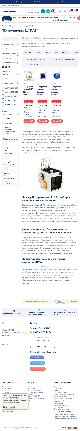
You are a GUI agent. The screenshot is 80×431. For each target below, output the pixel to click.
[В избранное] (25, 124)
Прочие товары (7, 411)
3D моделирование (35, 392)
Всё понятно (9, 407)
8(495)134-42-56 (33, 13)
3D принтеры (13, 26)
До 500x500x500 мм (10, 101)
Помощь (57, 390)
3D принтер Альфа (56, 88)
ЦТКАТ (7, 67)
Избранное (71, 10)
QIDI (56, 52)
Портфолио (32, 387)
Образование (10, 131)
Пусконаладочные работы (37, 400)
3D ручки (5, 392)
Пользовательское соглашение (65, 418)
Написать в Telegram (38, 363)
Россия (7, 118)
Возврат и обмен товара (63, 413)
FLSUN (75, 52)
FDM (6, 79)
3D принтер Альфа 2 (42, 88)
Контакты (57, 387)
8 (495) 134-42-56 (42, 328)
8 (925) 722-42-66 (42, 332)
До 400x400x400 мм (10, 97)
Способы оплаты (60, 392)
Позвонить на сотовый (38, 369)
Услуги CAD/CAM (34, 396)
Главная (4, 26)
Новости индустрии (61, 400)
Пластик (8, 58)
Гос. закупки (58, 407)
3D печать (31, 388)
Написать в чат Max (38, 357)
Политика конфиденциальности (65, 416)
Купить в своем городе (62, 411)
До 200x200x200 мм (10, 89)
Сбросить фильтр (10, 39)
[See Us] (5, 341)
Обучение (31, 394)
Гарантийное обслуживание (64, 398)
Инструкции (58, 403)
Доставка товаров (60, 396)
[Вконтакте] (8, 341)
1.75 (6, 49)
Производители (60, 405)
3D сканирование (34, 390)
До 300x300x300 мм (10, 93)
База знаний (58, 401)
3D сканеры (6, 390)
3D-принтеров (34, 150)
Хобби (7, 133)
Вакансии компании (61, 409)
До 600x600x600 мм (10, 105)
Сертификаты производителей (65, 415)
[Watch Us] (3, 341)
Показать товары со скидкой (35, 59)
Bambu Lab (28, 52)
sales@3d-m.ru (33, 10)
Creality (38, 52)
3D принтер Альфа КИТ (28, 87)
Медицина (8, 129)
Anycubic (65, 52)
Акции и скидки (8, 387)
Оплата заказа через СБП (64, 394)
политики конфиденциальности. (14, 401)
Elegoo (47, 52)
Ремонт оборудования (36, 398)
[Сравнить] (29, 124)
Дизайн (7, 127)
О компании (58, 388)
